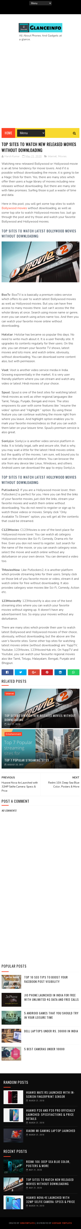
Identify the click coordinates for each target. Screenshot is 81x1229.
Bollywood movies (14, 208)
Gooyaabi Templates (62, 1223)
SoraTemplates (27, 1223)
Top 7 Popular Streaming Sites (27, 760)
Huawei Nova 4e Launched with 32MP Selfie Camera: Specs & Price (50, 1199)
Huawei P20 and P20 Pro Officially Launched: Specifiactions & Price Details (50, 1114)
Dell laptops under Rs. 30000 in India (51, 1031)
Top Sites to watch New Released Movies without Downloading (40, 717)
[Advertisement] (40, 81)
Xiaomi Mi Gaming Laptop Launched (50, 1130)
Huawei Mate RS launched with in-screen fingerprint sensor (50, 1094)
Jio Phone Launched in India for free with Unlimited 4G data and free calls (51, 997)
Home (8, 133)
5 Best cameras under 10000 (44, 1049)
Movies (62, 156)
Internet (52, 156)
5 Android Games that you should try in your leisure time (51, 1015)
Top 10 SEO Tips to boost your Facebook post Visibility (46, 979)
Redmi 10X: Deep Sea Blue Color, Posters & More (48, 1163)
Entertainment (13, 734)
